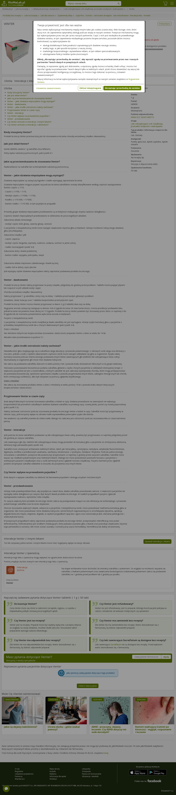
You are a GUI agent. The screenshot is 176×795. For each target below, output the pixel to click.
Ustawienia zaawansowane (48, 88)
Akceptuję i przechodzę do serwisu (122, 88)
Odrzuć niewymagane (90, 88)
